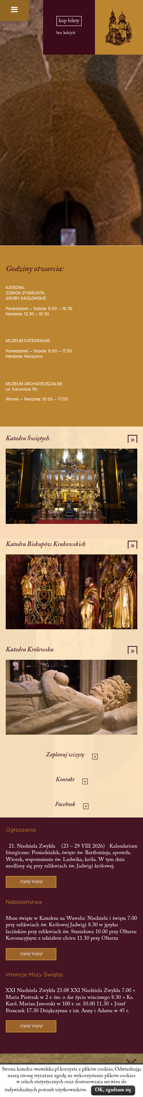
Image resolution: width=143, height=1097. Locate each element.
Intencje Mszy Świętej (34, 975)
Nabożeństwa (24, 902)
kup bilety (69, 21)
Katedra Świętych (27, 439)
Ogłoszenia (21, 830)
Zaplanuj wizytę (65, 755)
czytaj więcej (31, 881)
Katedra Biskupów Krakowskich (45, 544)
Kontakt (65, 780)
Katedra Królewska (29, 650)
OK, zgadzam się (113, 1089)
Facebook (65, 805)
